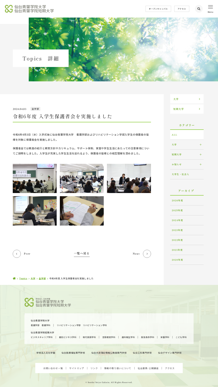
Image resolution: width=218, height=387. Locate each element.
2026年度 (177, 200)
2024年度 (177, 220)
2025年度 (177, 210)
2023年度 (177, 230)
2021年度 (177, 249)
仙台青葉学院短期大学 (42, 332)
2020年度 (177, 259)
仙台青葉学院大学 (40, 320)
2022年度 (177, 240)
